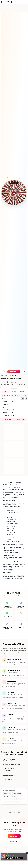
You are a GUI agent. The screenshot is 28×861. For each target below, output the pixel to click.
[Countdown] (5, 371)
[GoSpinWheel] (6, 2)
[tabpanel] (14, 405)
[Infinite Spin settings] (18, 371)
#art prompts (6, 796)
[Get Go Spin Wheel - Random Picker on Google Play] (18, 858)
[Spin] (14, 192)
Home (3, 375)
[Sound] (3, 371)
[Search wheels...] (23, 2)
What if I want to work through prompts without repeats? (10, 774)
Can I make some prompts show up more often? (9, 769)
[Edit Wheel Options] (14, 388)
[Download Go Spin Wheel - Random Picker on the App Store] (10, 858)
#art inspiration (20, 799)
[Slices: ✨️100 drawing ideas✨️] (8, 392)
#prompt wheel (17, 801)
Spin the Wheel (14, 836)
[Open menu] (25, 2)
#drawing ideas (7, 793)
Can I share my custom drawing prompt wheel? (8, 780)
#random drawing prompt (9, 799)
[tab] (4, 392)
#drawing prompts (17, 793)
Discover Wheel (14, 841)
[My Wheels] (20, 2)
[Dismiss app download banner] (27, 853)
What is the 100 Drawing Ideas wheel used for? (9, 759)
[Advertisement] (14, 8)
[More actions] (26, 398)
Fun (7, 375)
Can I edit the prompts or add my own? (12, 764)
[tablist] (14, 391)
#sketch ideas (15, 796)
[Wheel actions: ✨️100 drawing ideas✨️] (20, 178)
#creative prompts (8, 801)
